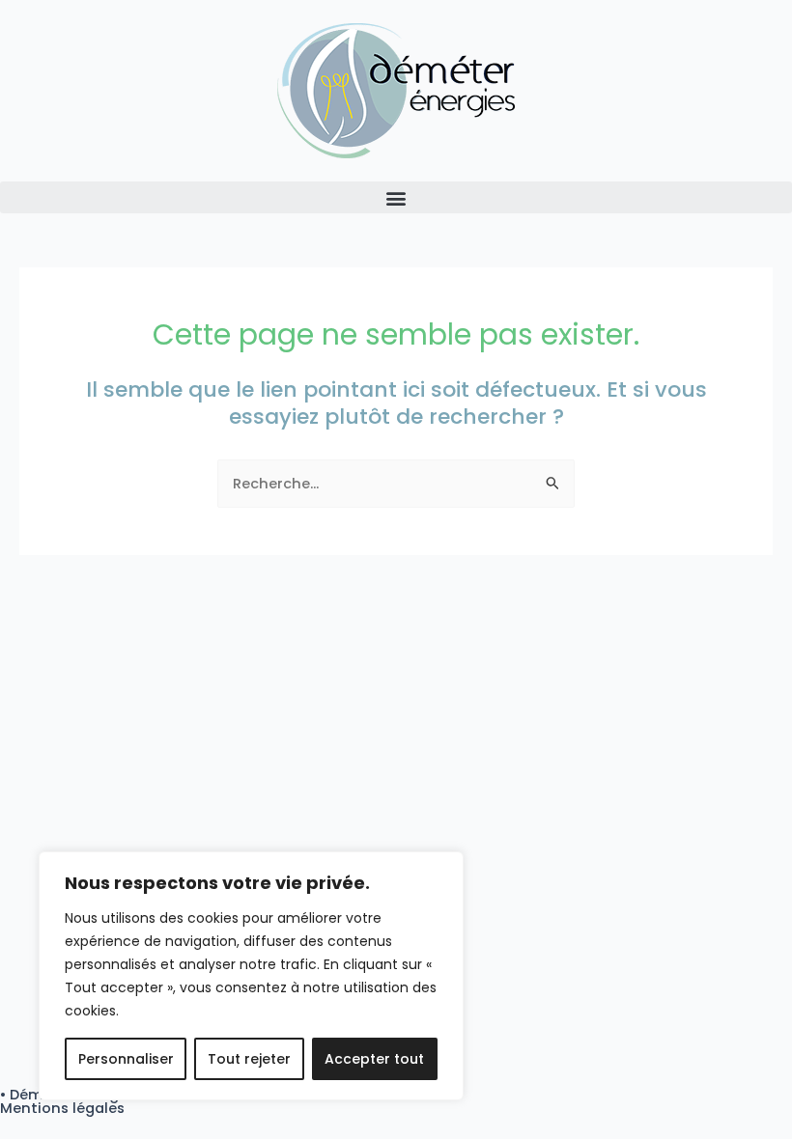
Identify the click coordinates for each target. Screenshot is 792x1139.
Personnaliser (126, 1059)
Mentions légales (62, 1108)
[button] (396, 197)
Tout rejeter (249, 1059)
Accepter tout (374, 1059)
